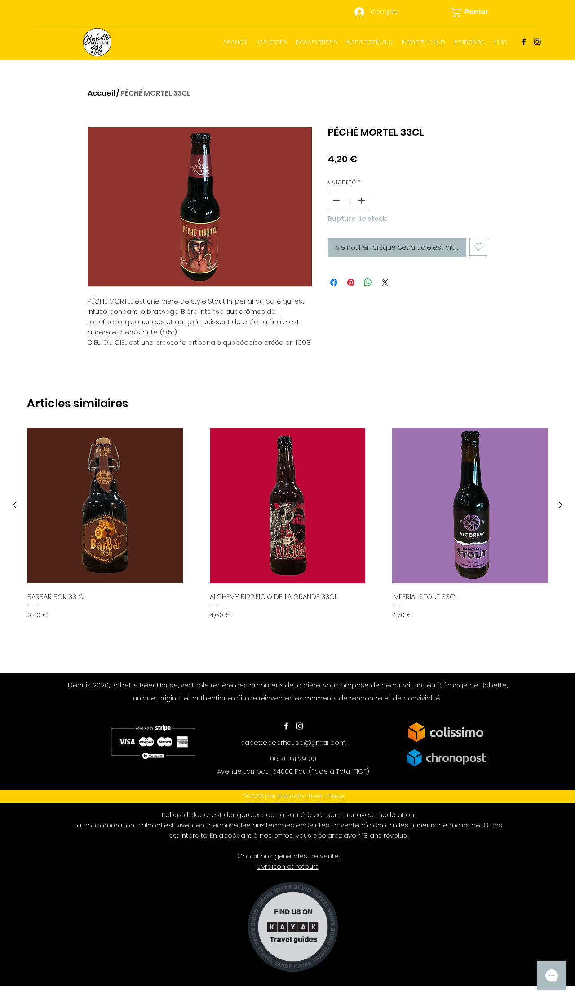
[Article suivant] (560, 505)
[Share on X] (385, 282)
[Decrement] (335, 200)
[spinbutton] (348, 200)
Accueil (101, 93)
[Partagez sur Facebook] (333, 282)
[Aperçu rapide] (105, 505)
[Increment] (362, 200)
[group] (287, 546)
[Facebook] (523, 41)
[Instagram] (537, 41)
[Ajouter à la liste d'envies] (478, 247)
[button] (475, 12)
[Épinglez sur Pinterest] (350, 282)
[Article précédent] (14, 505)
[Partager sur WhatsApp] (368, 282)
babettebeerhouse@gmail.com (293, 742)
